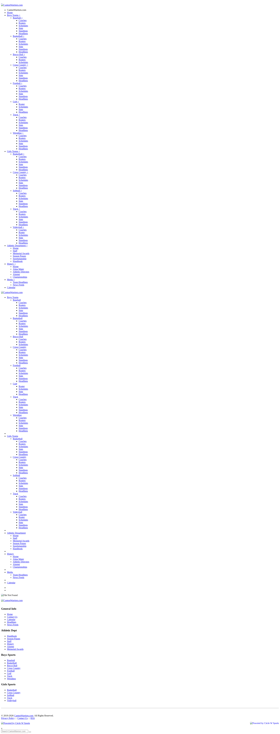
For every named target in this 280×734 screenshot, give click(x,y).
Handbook (18, 261)
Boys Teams (13, 15)
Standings (23, 31)
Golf (16, 101)
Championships (20, 277)
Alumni (16, 274)
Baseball (18, 18)
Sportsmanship (19, 258)
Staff (15, 251)
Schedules (23, 25)
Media (11, 279)
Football (17, 83)
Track (16, 114)
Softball (17, 190)
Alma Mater (18, 269)
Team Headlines (20, 282)
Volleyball (18, 227)
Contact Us (12, 617)
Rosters (22, 23)
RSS (32, 718)
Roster (22, 104)
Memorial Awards (21, 253)
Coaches (23, 20)
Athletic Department (17, 245)
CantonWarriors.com (16, 10)
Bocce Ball (19, 54)
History (11, 264)
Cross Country (20, 65)
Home (10, 12)
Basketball (18, 36)
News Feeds (18, 285)
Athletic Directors (21, 272)
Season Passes (19, 256)
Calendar (11, 287)
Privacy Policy (8, 718)
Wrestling (18, 133)
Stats (21, 28)
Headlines (23, 33)
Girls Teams (13, 151)
